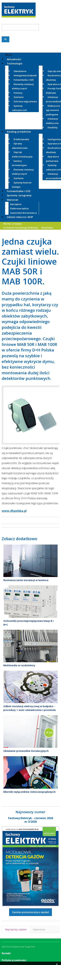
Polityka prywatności (14, 960)
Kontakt (6, 953)
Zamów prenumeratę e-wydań (30, 912)
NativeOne (30, 797)
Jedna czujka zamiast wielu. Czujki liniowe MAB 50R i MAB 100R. (30, 261)
